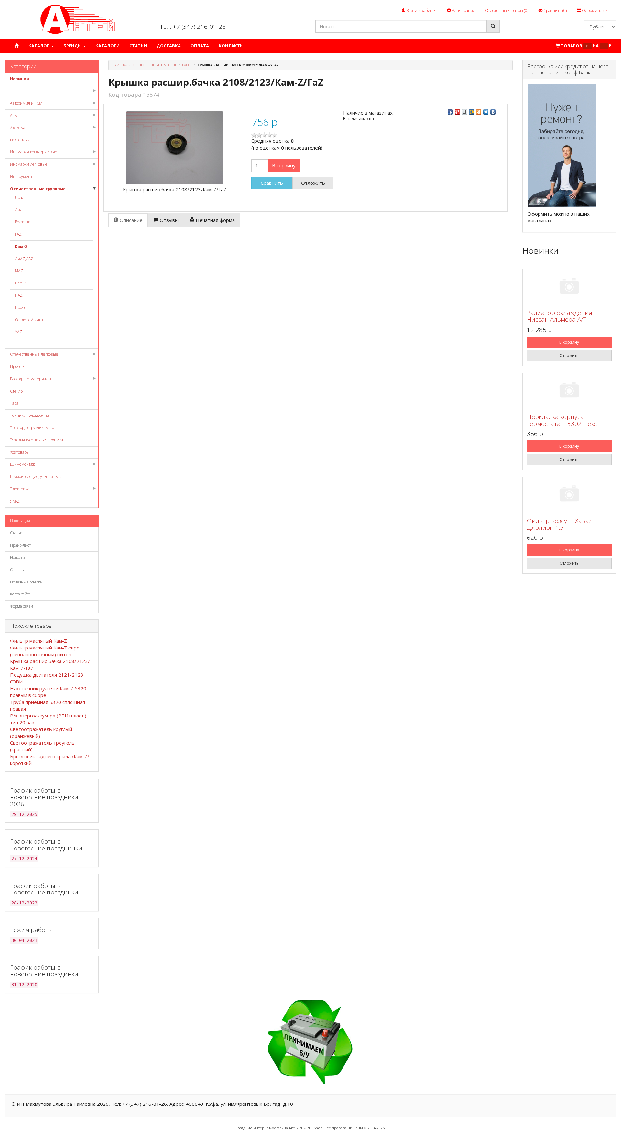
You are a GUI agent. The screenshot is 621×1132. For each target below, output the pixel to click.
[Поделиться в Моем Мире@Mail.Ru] (471, 112)
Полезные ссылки (26, 582)
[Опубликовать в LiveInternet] (464, 112)
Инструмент (21, 176)
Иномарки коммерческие (33, 152)
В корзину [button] (284, 165)
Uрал (19, 197)
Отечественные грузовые (38, 189)
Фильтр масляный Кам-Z (38, 641)
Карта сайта (20, 594)
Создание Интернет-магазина (261, 1128)
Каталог (39, 46)
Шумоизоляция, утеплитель (35, 476)
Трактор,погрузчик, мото (32, 427)
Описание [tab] (130, 220)
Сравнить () (554, 10)
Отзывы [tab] (168, 220)
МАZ (19, 270)
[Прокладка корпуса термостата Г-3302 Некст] (569, 390)
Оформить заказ (596, 10)
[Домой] (17, 46)
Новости (17, 557)
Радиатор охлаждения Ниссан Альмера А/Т (559, 316)
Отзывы (17, 569)
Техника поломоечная (30, 415)
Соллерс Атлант (29, 320)
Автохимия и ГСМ (26, 103)
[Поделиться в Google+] (457, 112)
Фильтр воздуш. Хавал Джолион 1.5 (560, 524)
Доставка (169, 46)
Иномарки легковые (29, 164)
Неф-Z (21, 283)
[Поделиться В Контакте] (493, 112)
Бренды (72, 46)
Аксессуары (20, 127)
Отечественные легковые (34, 354)
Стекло (16, 391)
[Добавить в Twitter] (485, 112)
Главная (121, 65)
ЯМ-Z (15, 501)
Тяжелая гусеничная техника (36, 440)
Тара (14, 403)
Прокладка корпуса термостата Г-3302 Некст (563, 420)
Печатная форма (214, 220)
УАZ (18, 332)
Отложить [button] (313, 183)
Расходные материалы (30, 379)
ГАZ (18, 234)
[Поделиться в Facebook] (450, 112)
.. (11, 91)
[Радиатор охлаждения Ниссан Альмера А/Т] (569, 287)
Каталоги (107, 46)
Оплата (200, 46)
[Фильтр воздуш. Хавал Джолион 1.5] (569, 494)
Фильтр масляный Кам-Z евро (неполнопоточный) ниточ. (45, 651)
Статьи (138, 46)
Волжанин (24, 222)
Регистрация (463, 10)
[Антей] (77, 19)
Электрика (19, 489)
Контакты (231, 46)
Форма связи (21, 606)
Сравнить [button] (272, 183)
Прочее (22, 307)
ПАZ (19, 295)
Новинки (19, 79)
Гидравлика (21, 140)
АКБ (13, 115)
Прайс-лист (20, 545)
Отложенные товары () (506, 10)
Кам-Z (21, 246)
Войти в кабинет (421, 10)
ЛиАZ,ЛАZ (24, 258)
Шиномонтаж (22, 464)
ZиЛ (19, 209)
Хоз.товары (19, 452)
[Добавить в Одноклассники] (478, 112)
